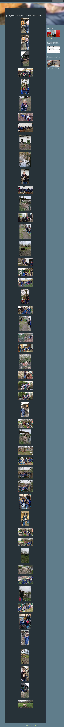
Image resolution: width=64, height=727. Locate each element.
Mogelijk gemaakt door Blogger (32, 725)
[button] (6, 12)
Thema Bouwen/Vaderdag (51, 38)
